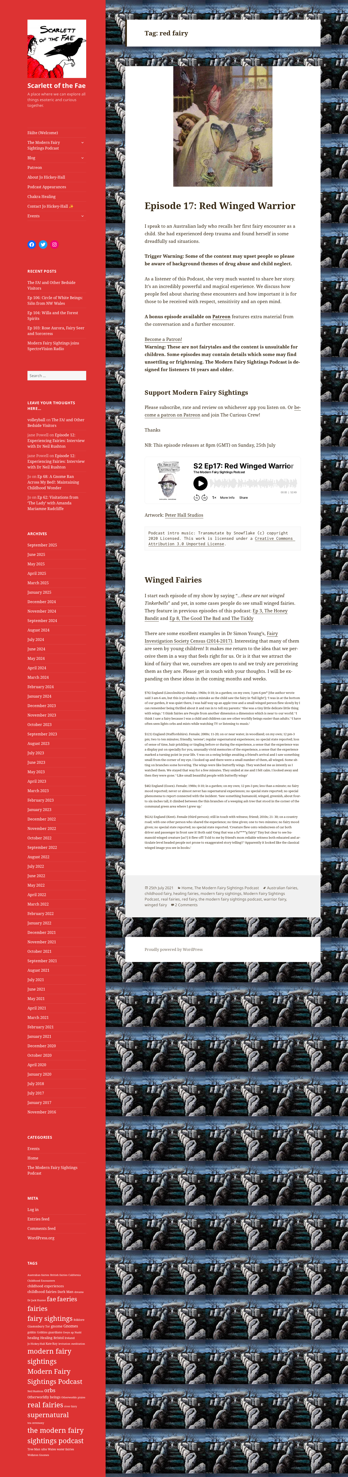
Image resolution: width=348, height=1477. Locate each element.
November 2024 (41, 611)
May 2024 (36, 658)
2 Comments (186, 904)
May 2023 (36, 771)
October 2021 (39, 951)
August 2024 (38, 630)
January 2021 (39, 1036)
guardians (55, 1332)
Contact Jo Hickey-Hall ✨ (50, 206)
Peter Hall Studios (184, 515)
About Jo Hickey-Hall (46, 177)
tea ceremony (35, 1423)
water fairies (65, 1449)
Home (32, 1158)
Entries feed (38, 1219)
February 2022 (40, 913)
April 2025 (36, 573)
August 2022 (38, 856)
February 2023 (40, 800)
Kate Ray (52, 1344)
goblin (31, 1332)
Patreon (34, 167)
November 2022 (41, 828)
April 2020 (36, 1064)
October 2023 (39, 724)
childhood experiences (45, 1286)
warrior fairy (275, 899)
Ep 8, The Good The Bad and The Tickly (212, 618)
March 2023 (38, 790)
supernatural (48, 1414)
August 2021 (38, 970)
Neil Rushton (35, 1391)
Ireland (70, 1338)
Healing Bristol (52, 1337)
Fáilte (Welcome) (42, 132)
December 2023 (41, 705)
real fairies (45, 1404)
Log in (33, 1209)
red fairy (189, 899)
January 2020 (39, 1074)
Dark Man (65, 1291)
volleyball (36, 419)
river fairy (70, 1406)
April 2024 (36, 667)
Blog (31, 157)
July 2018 (35, 1083)
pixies (81, 1397)
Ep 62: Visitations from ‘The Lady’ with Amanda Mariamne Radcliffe (52, 503)
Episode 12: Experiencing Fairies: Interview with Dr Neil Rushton (56, 440)
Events (33, 216)
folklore (79, 1320)
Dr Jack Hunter (36, 1300)
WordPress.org (40, 1238)
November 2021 (41, 942)
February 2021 (40, 1027)
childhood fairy (158, 893)
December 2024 (41, 601)
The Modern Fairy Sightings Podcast (43, 145)
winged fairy (156, 904)
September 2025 (42, 545)
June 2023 (36, 762)
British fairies (58, 1275)
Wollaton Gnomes (38, 1455)
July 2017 (35, 1093)
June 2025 (36, 554)
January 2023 (39, 809)
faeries (67, 1299)
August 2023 (38, 743)
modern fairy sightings (221, 893)
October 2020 (39, 1055)
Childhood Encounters (41, 1280)
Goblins (42, 1332)
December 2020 (41, 1045)
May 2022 (36, 885)
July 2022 (35, 866)
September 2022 (42, 847)
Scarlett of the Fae (56, 85)
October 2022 (39, 838)
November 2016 (41, 1112)
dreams (79, 1292)
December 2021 (41, 932)
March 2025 (38, 582)
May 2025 (36, 564)
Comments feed (41, 1228)
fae (51, 1299)
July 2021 (35, 979)
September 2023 (42, 734)
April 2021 (36, 1008)
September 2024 (42, 620)
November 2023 (41, 715)
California (74, 1275)
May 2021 (36, 998)
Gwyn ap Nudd (72, 1332)
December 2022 (41, 819)
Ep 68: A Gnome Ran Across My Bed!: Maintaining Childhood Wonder (53, 482)
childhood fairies (42, 1291)
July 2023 (35, 753)
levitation (64, 1343)
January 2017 (39, 1102)
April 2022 (36, 894)
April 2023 (36, 781)
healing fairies (186, 893)
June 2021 (36, 989)
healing (33, 1337)
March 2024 (38, 677)
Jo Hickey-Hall (36, 1343)
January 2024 (39, 696)
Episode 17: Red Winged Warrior (220, 205)
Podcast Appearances (46, 186)
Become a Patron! (163, 339)
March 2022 (38, 904)
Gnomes (70, 1326)
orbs (49, 1390)
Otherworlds (69, 1397)
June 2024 (36, 649)
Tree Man (33, 1449)
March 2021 (38, 1017)
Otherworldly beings (43, 1397)
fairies (37, 1308)
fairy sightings (50, 1318)
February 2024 (40, 686)
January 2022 (39, 923)
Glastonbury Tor (38, 1326)
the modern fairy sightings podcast (230, 899)
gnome (56, 1326)
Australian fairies (38, 1275)
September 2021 (42, 960)
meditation (78, 1343)
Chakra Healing (41, 196)
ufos (44, 1449)
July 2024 (35, 639)
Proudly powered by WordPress (174, 949)
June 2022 (36, 875)
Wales (52, 1449)
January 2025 (39, 592)
